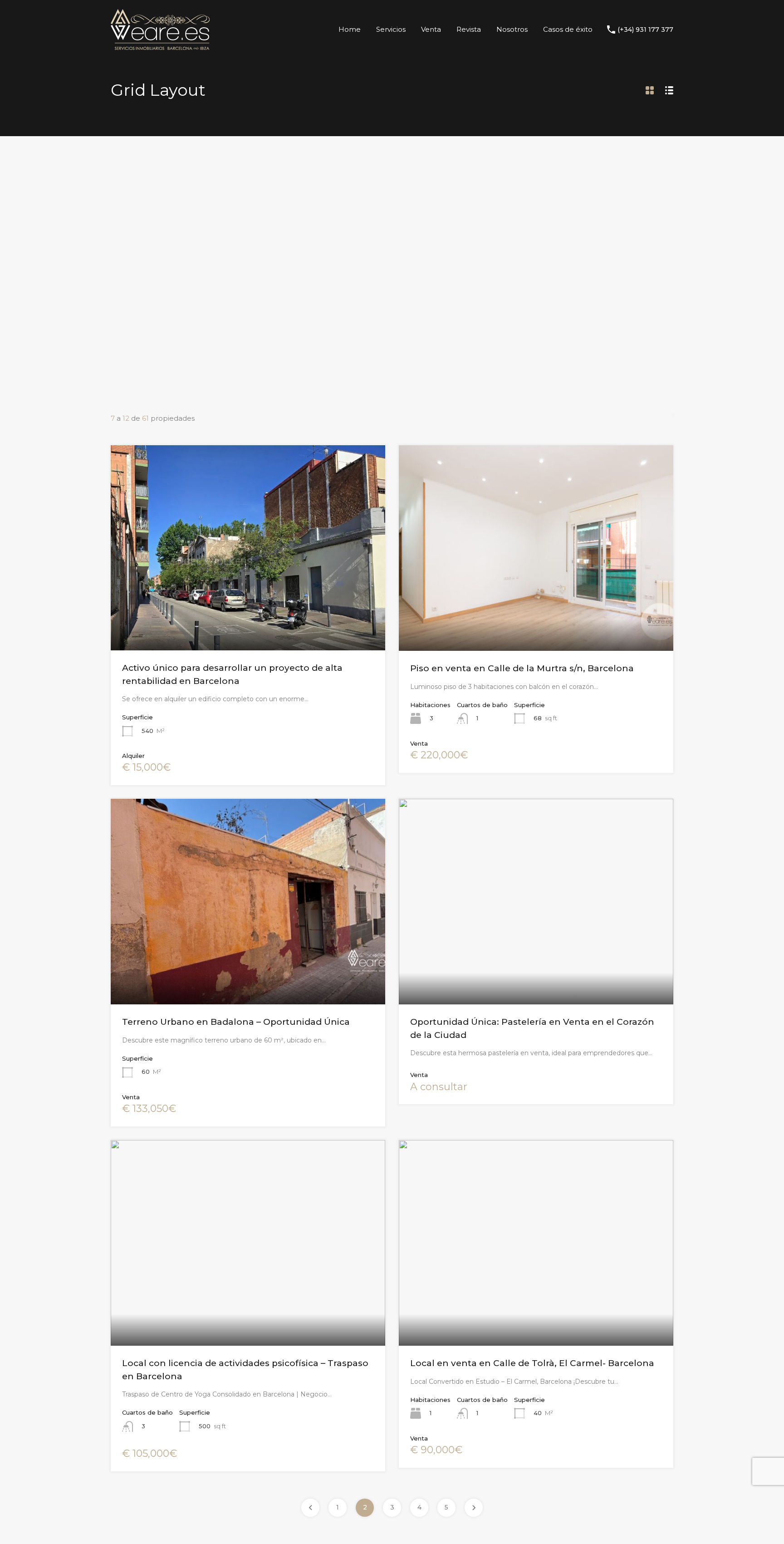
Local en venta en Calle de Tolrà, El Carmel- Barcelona (532, 1363)
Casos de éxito (568, 29)
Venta (431, 29)
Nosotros (512, 29)
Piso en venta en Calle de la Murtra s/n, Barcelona (522, 668)
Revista (468, 29)
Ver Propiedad (248, 609)
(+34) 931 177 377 (645, 30)
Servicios (391, 29)
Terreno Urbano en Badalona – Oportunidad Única (236, 1022)
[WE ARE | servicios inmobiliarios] (160, 45)
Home (349, 29)
